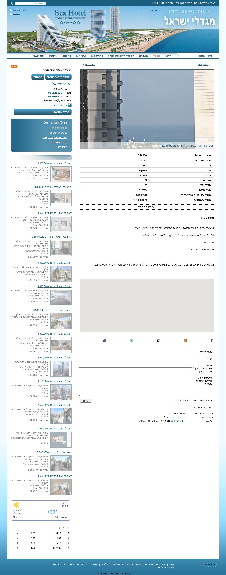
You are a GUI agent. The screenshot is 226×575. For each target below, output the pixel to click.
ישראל (64, 503)
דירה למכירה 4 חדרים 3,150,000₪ (55, 381)
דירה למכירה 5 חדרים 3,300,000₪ (55, 286)
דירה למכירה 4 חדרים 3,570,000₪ (55, 357)
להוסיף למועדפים (19, 10)
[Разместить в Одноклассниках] (185, 340)
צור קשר (16, 14)
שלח (85, 400)
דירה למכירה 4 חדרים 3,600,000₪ (55, 213)
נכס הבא (90, 64)
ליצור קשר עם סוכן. (59, 105)
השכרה (143, 55)
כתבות (67, 55)
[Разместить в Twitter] (131, 340)
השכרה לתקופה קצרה (121, 55)
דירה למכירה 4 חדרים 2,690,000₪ (55, 405)
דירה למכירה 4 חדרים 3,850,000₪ (55, 334)
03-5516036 (55, 92)
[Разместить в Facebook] (104, 340)
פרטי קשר (161, 567)
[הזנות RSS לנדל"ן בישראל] (14, 66)
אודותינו (53, 55)
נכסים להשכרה (58, 132)
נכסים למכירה (59, 127)
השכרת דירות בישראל (87, 564)
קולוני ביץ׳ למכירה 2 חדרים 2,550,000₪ (52, 237)
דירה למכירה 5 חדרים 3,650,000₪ (55, 476)
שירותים (81, 55)
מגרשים (62, 147)
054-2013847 (178, 420)
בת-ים (64, 505)
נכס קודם (203, 64)
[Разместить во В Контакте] (212, 340)
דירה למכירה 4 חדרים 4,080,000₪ (55, 163)
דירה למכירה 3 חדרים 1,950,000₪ (55, 428)
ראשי (212, 3)
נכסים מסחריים (58, 142)
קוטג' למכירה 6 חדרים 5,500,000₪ (54, 452)
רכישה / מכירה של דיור (112, 564)
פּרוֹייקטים (97, 55)
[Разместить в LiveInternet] (158, 340)
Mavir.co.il (18, 517)
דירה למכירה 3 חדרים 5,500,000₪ (55, 263)
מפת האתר (212, 566)
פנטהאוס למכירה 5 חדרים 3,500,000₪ (52, 310)
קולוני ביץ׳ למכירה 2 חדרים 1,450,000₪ (52, 187)
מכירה (203, 3)
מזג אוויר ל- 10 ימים (59, 517)
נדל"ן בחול (205, 55)
